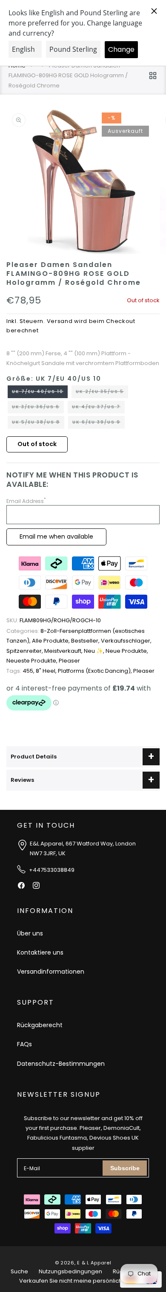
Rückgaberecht (40, 1025)
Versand (60, 321)
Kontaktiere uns (40, 952)
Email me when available (56, 536)
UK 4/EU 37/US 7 (98, 408)
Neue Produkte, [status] (127, 651)
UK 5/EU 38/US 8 (38, 423)
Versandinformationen (50, 971)
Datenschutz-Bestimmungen (61, 1063)
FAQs (24, 1044)
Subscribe (125, 1168)
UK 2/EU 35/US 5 (102, 393)
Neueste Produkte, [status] (32, 661)
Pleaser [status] (69, 661)
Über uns (30, 933)
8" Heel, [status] (47, 671)
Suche (19, 1271)
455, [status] (21, 671)
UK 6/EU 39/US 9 (98, 423)
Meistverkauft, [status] (64, 651)
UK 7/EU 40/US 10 (40, 393)
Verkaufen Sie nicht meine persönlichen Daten (83, 1281)
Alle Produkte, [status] (51, 641)
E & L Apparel (94, 1262)
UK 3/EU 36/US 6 (38, 408)
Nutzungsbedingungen (70, 1271)
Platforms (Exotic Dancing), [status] (95, 671)
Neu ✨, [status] (95, 651)
